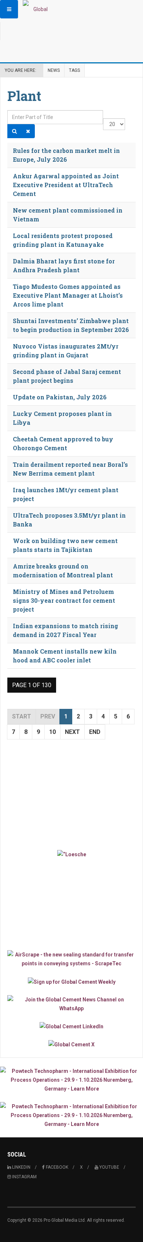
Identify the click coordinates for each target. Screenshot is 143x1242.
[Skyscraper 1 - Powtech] (71, 1080)
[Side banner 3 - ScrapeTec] (71, 959)
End (94, 731)
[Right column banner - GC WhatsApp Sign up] (71, 1004)
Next (72, 731)
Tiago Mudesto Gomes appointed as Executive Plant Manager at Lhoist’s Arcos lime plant (68, 295)
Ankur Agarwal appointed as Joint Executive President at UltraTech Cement (66, 184)
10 (52, 731)
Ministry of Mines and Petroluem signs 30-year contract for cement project (64, 600)
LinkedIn (20, 1167)
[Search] (14, 131)
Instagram (24, 1176)
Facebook (56, 1167)
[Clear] (28, 131)
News (54, 70)
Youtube (108, 1167)
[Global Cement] (37, 9)
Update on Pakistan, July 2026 (60, 397)
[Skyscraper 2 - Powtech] (71, 1115)
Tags (74, 70)
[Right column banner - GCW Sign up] (71, 981)
